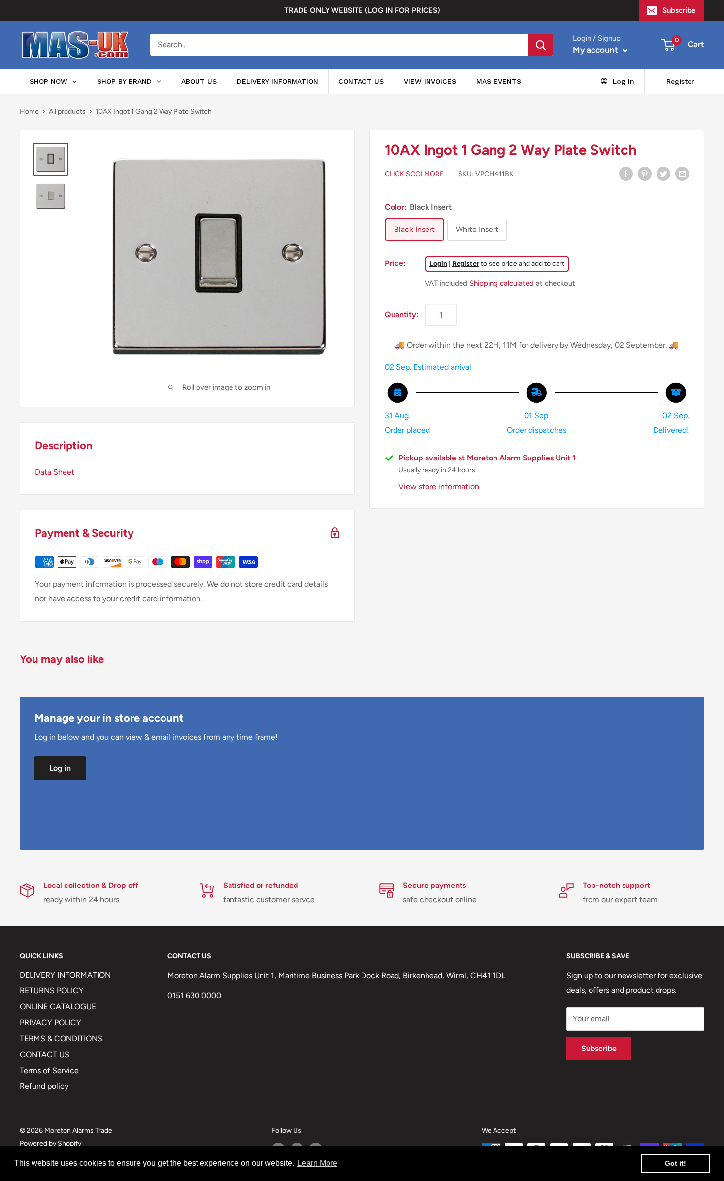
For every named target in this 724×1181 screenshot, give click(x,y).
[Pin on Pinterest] (645, 173)
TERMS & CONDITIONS (61, 1038)
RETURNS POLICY (52, 990)
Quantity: (402, 314)
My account (596, 50)
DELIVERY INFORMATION (65, 975)
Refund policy (44, 1086)
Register (465, 264)
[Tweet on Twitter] (663, 173)
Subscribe (678, 10)
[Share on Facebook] (626, 173)
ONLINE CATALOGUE (58, 1006)
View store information (438, 486)
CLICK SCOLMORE (414, 174)
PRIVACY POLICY (50, 1022)
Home (29, 111)
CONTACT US (44, 1054)
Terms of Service (49, 1070)
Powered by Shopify (50, 1143)
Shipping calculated (501, 283)
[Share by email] (682, 173)
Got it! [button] (675, 1163)
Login (438, 264)
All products (67, 111)
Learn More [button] (317, 1163)
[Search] (540, 45)
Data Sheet (54, 472)
